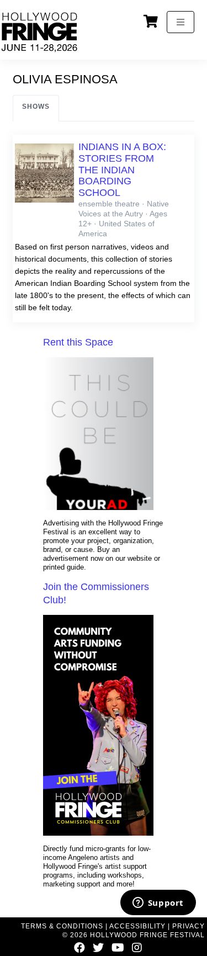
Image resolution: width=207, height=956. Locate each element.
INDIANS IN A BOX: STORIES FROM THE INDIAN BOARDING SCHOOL (122, 169)
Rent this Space (78, 342)
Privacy (188, 926)
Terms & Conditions (62, 926)
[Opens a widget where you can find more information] (158, 903)
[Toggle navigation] (180, 22)
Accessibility (137, 926)
